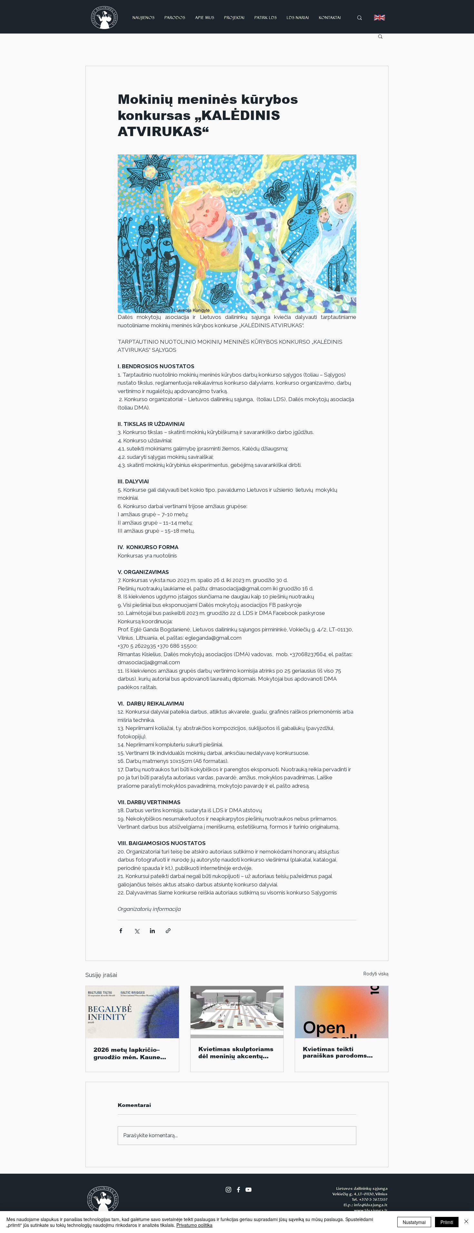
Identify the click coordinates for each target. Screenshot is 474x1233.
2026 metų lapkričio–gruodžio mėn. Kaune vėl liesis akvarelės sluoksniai (127, 1054)
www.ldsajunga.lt (371, 1210)
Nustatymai (414, 1222)
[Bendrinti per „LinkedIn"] (152, 931)
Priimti (446, 1222)
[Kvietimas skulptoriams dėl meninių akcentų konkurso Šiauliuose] (237, 1012)
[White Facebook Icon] (238, 1189)
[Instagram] (228, 1189)
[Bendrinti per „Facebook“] (121, 931)
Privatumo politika (194, 1225)
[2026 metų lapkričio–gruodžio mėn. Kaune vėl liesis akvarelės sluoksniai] (132, 1012)
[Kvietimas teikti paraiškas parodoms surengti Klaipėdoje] (341, 1012)
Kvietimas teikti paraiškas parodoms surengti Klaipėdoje (335, 1052)
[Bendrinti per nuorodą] (168, 931)
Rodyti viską (376, 973)
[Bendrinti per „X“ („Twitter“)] (136, 931)
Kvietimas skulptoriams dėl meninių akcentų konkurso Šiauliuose (235, 1053)
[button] (380, 36)
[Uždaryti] (466, 1222)
